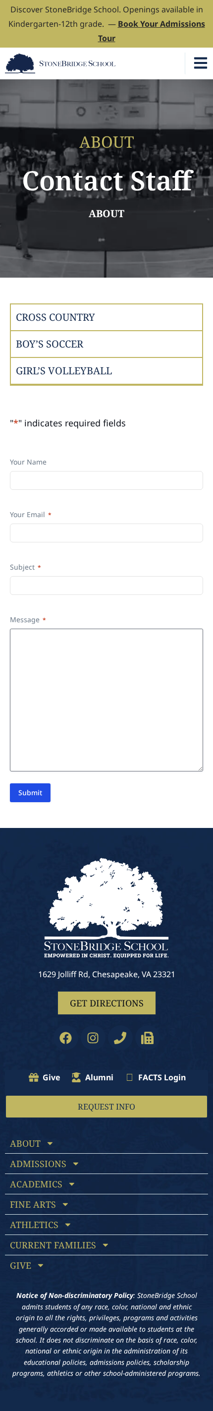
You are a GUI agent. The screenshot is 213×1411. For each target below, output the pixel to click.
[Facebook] (65, 1037)
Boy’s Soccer (49, 344)
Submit (30, 792)
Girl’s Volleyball (64, 370)
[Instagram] (93, 1037)
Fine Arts (33, 1204)
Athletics (34, 1225)
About (106, 213)
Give (20, 1265)
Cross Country (55, 317)
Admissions (38, 1164)
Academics (36, 1184)
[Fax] (147, 1037)
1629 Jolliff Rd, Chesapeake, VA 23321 (106, 974)
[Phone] (120, 1037)
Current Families (53, 1245)
